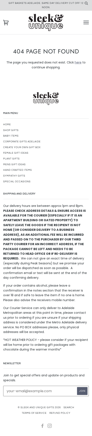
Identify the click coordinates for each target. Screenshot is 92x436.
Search (69, 407)
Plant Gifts (11, 159)
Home (7, 124)
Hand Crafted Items (17, 170)
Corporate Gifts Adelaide (22, 141)
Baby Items (11, 136)
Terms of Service (34, 413)
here (78, 62)
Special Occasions (17, 181)
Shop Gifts (11, 130)
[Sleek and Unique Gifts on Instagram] (49, 427)
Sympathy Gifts (14, 176)
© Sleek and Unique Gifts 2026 (39, 407)
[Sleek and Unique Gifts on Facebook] (42, 427)
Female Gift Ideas (15, 153)
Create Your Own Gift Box (22, 147)
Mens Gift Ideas (14, 164)
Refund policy (59, 413)
